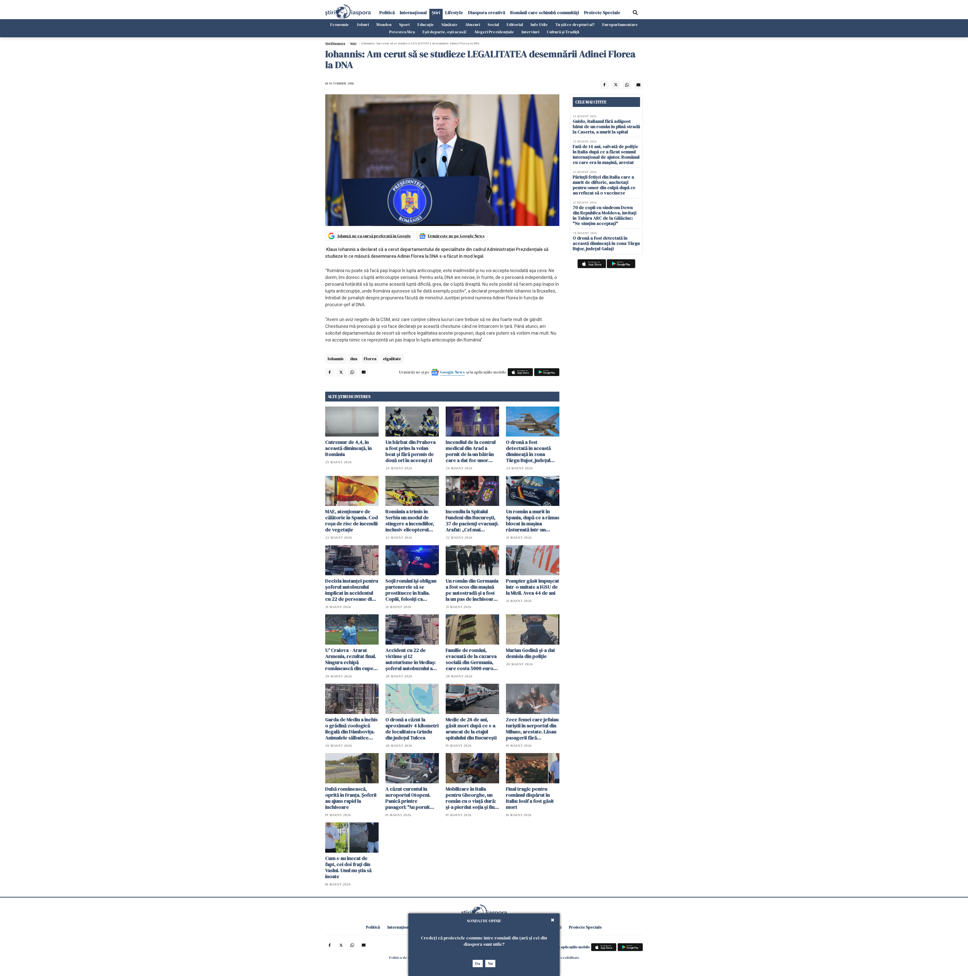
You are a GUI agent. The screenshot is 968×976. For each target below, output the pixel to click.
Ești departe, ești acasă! (444, 32)
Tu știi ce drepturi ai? (575, 24)
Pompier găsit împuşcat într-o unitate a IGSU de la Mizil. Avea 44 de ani (532, 587)
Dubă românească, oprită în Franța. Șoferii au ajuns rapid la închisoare (350, 798)
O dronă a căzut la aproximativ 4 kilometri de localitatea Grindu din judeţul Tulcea (412, 728)
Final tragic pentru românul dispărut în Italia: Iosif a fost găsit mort (530, 798)
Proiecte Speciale (602, 12)
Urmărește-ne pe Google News (456, 236)
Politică (387, 12)
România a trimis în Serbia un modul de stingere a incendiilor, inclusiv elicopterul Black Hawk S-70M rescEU (409, 520)
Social (493, 24)
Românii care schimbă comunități (544, 12)
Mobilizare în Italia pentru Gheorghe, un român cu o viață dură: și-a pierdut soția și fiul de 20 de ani (471, 798)
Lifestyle (454, 12)
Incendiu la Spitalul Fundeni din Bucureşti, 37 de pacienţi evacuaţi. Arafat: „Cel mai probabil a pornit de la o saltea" (472, 520)
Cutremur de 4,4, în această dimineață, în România (348, 448)
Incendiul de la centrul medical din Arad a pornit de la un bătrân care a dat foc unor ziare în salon (471, 451)
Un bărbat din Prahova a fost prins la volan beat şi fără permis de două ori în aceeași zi (410, 451)
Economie (339, 24)
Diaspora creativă (486, 12)
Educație (425, 24)
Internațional (413, 12)
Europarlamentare (620, 24)
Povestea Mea (402, 32)
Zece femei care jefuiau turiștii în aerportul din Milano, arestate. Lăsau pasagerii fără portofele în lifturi (532, 728)
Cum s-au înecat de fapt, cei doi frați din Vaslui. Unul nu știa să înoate (348, 867)
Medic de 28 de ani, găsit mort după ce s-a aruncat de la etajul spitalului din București (471, 728)
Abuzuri (472, 24)
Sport (404, 24)
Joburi (362, 24)
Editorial (515, 24)
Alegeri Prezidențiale (494, 32)
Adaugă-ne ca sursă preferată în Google (374, 236)
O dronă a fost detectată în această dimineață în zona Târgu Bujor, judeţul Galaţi (528, 451)
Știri (436, 12)
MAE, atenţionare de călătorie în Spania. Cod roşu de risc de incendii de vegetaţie (351, 520)
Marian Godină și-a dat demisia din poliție (530, 653)
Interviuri (530, 32)
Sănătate (449, 24)
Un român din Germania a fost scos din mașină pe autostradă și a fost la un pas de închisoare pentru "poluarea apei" (472, 590)
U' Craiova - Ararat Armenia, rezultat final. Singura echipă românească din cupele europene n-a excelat (351, 659)
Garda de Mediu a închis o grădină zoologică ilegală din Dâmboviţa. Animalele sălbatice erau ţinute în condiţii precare (351, 728)
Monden (383, 24)
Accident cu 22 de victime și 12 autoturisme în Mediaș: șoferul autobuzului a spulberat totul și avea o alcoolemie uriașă (412, 659)
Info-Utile (539, 24)
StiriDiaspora (335, 43)
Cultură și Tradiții (563, 32)
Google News (452, 372)
